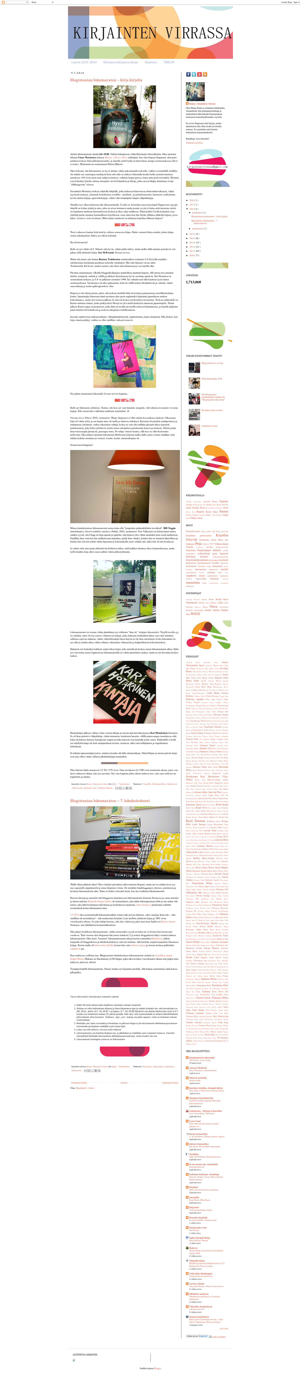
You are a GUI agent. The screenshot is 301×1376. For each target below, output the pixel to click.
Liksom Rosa (221, 839)
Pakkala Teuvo (222, 899)
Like (221, 602)
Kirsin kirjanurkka (198, 1133)
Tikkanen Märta (219, 997)
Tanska (195, 515)
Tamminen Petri (219, 985)
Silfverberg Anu (201, 960)
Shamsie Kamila (222, 954)
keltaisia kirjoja (138, 945)
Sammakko (199, 610)
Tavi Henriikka (215, 988)
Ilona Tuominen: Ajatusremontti (203, 1070)
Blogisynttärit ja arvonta (212, 362)
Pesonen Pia (192, 911)
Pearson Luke (206, 908)
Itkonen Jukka (213, 789)
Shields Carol (193, 957)
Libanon (219, 508)
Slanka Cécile (191, 966)
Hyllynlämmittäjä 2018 (212, 378)
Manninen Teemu (192, 855)
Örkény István (191, 1044)
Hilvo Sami (213, 767)
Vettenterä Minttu (210, 1022)
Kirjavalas (194, 1207)
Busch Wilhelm (219, 690)
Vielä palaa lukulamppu (200, 1273)
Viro (188, 518)
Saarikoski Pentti (220, 935)
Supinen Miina (209, 979)
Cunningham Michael (194, 705)
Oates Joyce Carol (194, 889)
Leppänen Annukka (208, 836)
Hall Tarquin (195, 751)
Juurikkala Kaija (192, 798)
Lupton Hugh (223, 849)
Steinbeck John (197, 973)
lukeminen (169, 1066)
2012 (191, 246)
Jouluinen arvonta (209, 425)
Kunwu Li (214, 817)
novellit (224, 569)
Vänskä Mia (224, 1028)
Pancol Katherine (205, 905)
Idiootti (202, 602)
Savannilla (194, 1197)
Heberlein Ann (204, 761)
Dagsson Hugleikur (210, 705)
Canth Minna (214, 692)
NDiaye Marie (223, 871)
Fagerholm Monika (213, 726)
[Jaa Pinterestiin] (130, 788)
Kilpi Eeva (202, 807)
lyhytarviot (215, 569)
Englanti (223, 501)
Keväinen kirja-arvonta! (212, 410)
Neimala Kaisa (208, 874)
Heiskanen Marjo (193, 764)
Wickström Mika (222, 1034)
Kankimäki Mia (201, 801)
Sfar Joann (212, 954)
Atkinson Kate (202, 674)
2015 (191, 233)
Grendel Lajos (222, 745)
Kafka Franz (223, 798)
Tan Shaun (190, 988)
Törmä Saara (223, 1010)
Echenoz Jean (207, 718)
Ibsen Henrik (203, 783)
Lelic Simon (195, 836)
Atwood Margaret (215, 674)
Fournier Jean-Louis (194, 736)
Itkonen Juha (201, 789)
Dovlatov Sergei (221, 714)
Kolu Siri (206, 811)
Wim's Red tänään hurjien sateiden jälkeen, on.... (204, 1125)
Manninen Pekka (222, 852)
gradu (216, 553)
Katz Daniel (224, 801)
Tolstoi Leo (204, 1001)
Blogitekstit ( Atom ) (85, 1087)
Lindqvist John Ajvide (208, 843)
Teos (188, 614)
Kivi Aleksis (196, 811)
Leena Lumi (195, 1121)
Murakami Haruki (199, 871)
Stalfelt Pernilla (204, 970)
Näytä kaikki (224, 1328)
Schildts (208, 610)
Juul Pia (224, 795)
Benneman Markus (194, 684)
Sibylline (190, 960)
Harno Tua (196, 754)
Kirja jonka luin (208, 531)
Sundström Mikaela (193, 979)
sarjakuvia (75, 948)
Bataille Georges (208, 681)
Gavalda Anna (198, 742)
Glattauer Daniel (208, 745)
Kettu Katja (222, 804)
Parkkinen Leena (193, 908)
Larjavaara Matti (197, 830)
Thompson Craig (193, 994)
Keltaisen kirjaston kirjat (120, 62)
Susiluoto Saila (222, 979)
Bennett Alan (208, 684)
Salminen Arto (222, 945)
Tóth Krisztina (212, 1010)
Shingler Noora (208, 957)
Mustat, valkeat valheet (116, 157)
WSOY (195, 613)
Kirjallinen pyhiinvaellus (201, 535)
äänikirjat (190, 586)
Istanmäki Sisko (218, 786)
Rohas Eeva (209, 929)
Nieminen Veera (203, 877)
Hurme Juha (201, 780)
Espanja (189, 504)
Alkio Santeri (198, 671)
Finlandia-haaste (193, 531)
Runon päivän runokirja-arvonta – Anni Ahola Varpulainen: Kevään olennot (206, 1320)
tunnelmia (194, 582)
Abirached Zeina (212, 662)
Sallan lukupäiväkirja (199, 1237)
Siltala (217, 610)
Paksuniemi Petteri (221, 902)
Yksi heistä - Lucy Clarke (200, 1060)
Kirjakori (193, 1187)
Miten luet (223, 539)
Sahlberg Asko (222, 939)
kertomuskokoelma (220, 556)
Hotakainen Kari (159, 784)
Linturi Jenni (219, 846)
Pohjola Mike (191, 914)
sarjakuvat (192, 575)
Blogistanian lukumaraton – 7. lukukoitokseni (110, 801)
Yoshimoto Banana (105, 788)
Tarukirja (193, 1154)
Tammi (224, 610)
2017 (191, 204)
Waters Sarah (216, 1031)
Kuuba (213, 508)
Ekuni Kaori (213, 721)
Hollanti (196, 504)
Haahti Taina (217, 748)
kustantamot (192, 566)
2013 (191, 242)
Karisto (214, 602)
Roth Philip (215, 932)
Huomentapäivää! (196, 1166)
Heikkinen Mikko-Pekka (219, 761)
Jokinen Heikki (202, 795)
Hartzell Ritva (206, 754)
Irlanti (209, 504)
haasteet (224, 553)
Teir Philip (196, 991)
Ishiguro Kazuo (196, 786)
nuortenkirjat (192, 572)
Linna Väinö (191, 846)
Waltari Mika (205, 1032)
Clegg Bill (147, 784)
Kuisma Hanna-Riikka (200, 817)
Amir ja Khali (208, 671)
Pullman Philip (198, 917)
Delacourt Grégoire (198, 708)
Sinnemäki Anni (211, 963)
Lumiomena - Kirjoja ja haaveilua (205, 1110)
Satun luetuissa (143, 904)
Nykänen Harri (215, 886)
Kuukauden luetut (208, 539)
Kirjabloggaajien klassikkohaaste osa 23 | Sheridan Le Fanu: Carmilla (207, 1264)
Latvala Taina (210, 830)
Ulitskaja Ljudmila (196, 1013)
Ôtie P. (225, 1041)
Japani (189, 507)
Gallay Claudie (217, 739)
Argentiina (198, 501)
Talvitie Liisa (217, 982)
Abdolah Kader (194, 662)
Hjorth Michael (198, 770)
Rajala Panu (215, 920)
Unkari (209, 515)
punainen (212, 572)
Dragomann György (194, 718)
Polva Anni (202, 914)
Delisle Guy (224, 708)
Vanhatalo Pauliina (205, 1016)
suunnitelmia (213, 575)
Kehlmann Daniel (194, 804)
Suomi (223, 511)
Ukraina (202, 515)
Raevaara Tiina (222, 917)
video (205, 583)
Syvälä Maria (191, 982)
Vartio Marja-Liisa (207, 1019)
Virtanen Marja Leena (207, 1025)
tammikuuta (197, 228)
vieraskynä (224, 583)
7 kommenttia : (125, 784)
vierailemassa (214, 583)
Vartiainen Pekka (193, 1019)
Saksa (216, 511)
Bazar (225, 599)
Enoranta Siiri (223, 721)
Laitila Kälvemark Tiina (217, 824)
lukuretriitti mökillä (103, 945)
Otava (214, 606)
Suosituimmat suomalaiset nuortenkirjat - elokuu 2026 (206, 1252)
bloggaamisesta (222, 547)
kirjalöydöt (223, 559)
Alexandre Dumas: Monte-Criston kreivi (206, 1286)
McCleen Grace (222, 858)
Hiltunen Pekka (200, 766)
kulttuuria (224, 563)
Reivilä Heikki (193, 926)
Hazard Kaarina (192, 761)
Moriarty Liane (90, 788)
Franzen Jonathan (221, 736)
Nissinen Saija (216, 877)
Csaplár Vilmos (222, 702)
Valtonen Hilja (192, 1016)
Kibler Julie (191, 808)
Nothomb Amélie (212, 880)
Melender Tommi (204, 861)
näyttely (203, 572)
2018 (191, 200)
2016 (191, 208)
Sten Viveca (223, 972)
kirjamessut (191, 562)
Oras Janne (191, 896)
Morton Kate (191, 867)
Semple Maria (191, 954)
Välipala (191, 546)
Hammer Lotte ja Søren (211, 751)
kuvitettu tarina (205, 566)
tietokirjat (216, 578)
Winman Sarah (192, 1038)
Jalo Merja (223, 789)
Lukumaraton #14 (196, 1309)
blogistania (147, 1066)
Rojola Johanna (222, 929)
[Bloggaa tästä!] (120, 788)
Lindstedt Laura (222, 843)
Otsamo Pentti (217, 896)
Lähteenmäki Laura (195, 851)
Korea (208, 508)
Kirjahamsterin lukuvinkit (202, 1057)
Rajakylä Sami (204, 920)
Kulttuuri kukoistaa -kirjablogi (204, 1174)
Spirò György (192, 969)
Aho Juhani (191, 668)
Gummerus (192, 602)
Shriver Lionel (222, 957)
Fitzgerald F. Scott (201, 730)
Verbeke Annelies (194, 1022)
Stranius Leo (192, 976)
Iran (204, 504)
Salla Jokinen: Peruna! (198, 1240)
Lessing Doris (222, 836)
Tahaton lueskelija (198, 1077)
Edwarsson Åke (218, 718)
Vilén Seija (223, 1022)
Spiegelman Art (222, 966)
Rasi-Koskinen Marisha (207, 923)
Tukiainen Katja (192, 1007)
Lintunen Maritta (205, 845)
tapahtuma (224, 575)
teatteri (191, 578)
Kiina (203, 507)
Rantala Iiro (191, 923)
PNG (198, 899)
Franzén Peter (193, 739)
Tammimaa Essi (204, 985)
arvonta (211, 546)
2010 (191, 255)
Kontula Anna (195, 814)
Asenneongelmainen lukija (200, 1210)
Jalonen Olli (190, 792)
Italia (219, 504)
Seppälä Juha (202, 954)
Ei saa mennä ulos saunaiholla (203, 1164)
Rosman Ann (204, 932)
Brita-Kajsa (194, 1230)
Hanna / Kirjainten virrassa (202, 103)
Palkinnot (190, 543)
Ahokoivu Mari (202, 668)
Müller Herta (212, 871)
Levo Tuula (190, 840)
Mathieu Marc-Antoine (204, 858)
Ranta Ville (224, 920)
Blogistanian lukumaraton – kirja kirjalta (106, 80)
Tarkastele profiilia (194, 142)
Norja (225, 507)
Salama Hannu (205, 942)
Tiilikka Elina (222, 994)
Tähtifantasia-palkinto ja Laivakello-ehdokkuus (204, 1297)
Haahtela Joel (206, 748)
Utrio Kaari (223, 1013)
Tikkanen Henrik (203, 997)
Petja (199, 543)
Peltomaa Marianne (220, 908)
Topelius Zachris (208, 1004)
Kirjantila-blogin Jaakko (99, 901)
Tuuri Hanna (199, 1009)
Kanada (196, 507)
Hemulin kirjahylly (198, 1217)
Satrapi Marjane (212, 948)
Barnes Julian (193, 680)
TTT (212, 543)
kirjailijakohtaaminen (197, 560)
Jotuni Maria (215, 795)
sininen (203, 575)
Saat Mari (189, 939)
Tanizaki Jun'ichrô (202, 988)
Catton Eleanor (212, 696)
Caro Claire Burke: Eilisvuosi (201, 1113)
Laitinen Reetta (192, 827)
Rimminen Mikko (194, 929)
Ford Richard (223, 733)
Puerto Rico (191, 512)
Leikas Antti (191, 833)
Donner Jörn (223, 711)
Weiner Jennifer (199, 1034)
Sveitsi (189, 515)
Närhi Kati (224, 886)
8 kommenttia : (125, 1066)
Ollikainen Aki (194, 892)
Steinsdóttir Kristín (210, 973)
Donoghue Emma (192, 715)
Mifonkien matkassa (199, 1293)
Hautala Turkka (210, 757)
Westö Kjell (210, 1034)
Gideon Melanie (212, 742)
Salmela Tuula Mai (193, 945)
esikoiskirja (205, 553)
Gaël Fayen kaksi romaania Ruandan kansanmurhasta (204, 1102)
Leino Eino (216, 833)
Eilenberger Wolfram (200, 720)
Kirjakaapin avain (198, 1227)
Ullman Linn (212, 1013)
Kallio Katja (190, 801)
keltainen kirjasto (199, 556)
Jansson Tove (215, 792)
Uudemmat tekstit (79, 1082)
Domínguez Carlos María (207, 711)
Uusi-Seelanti (217, 515)
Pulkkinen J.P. (213, 914)
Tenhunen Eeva (210, 991)
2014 (191, 238)
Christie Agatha (195, 699)
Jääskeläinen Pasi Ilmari (208, 798)
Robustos (190, 610)
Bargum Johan (221, 677)
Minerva (199, 607)
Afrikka (189, 501)
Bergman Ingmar (221, 684)
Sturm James (204, 976)
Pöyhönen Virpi (210, 917)
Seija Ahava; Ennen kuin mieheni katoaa (206, 1090)
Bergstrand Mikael (193, 687)
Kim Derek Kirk (215, 808)
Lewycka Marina (201, 840)
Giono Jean (223, 742)
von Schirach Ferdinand (214, 1040)
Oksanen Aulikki (209, 889)
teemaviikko (203, 578)
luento (226, 566)
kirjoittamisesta (204, 562)
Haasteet (151, 62)
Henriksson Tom (219, 764)
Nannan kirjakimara (199, 1316)
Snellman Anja (201, 966)
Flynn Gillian (197, 732)
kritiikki (216, 562)
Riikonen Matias (221, 926)
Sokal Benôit (212, 966)
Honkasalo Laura (220, 773)
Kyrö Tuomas (196, 820)
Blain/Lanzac (218, 687)
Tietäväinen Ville (208, 994)
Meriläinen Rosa (208, 864)
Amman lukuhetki (198, 1067)
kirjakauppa (214, 560)
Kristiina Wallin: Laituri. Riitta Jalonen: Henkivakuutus (206, 1178)
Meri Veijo (197, 864)
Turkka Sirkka (217, 1007)
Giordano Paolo (193, 745)
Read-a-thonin (168, 921)
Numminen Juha (192, 886)
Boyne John (198, 690)
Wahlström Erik (192, 1032)
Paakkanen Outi (208, 899)
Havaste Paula (222, 757)
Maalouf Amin (210, 852)
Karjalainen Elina (213, 801)
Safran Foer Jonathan (209, 939)
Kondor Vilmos (217, 811)
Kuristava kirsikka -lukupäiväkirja (206, 1088)
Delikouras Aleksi (213, 708)
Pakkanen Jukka (193, 902)
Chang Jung (223, 696)
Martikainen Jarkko (206, 855)
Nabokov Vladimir (193, 874)
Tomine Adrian (215, 1001)
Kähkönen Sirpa (214, 821)
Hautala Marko (197, 757)
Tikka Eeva (190, 998)
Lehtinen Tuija (222, 830)
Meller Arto (217, 861)
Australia (207, 501)
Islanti (214, 504)
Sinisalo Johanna (197, 963)
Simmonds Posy (215, 960)
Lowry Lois (196, 849)
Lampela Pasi (203, 827)
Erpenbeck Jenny (193, 724)
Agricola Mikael (212, 665)
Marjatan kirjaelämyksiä (201, 1098)
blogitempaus (158, 1066)
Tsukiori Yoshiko (221, 1004)
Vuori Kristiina (204, 1028)
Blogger (157, 1368)
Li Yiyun (211, 840)
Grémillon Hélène (193, 748)
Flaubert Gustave (215, 730)
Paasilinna (224, 607)
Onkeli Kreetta (222, 892)
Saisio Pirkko (193, 942)
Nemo (206, 607)
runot (221, 572)
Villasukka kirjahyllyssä (200, 1306)
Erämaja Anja (205, 724)
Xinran (201, 1038)
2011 (191, 250)
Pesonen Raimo (204, 911)
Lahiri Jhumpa (199, 824)
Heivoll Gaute (206, 764)
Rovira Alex (223, 932)
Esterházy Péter (217, 724)
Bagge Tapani (208, 677)
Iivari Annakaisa (216, 783)
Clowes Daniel (194, 702)
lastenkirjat (218, 566)
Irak (201, 504)
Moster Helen (202, 867)
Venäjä (225, 514)
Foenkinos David (211, 733)
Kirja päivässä (222, 531)
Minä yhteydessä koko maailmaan (203, 1189)
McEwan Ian (77, 788)
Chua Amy (211, 699)
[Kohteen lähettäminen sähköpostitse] (116, 788)
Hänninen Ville (192, 783)
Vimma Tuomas (192, 1025)
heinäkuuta (197, 212)
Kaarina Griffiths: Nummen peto (203, 1220)
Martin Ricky (219, 855)
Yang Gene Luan (210, 1038)
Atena (212, 599)
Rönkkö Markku (205, 935)
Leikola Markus (204, 833)
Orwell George (203, 895)
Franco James (209, 736)
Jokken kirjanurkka (199, 1144)
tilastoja (225, 579)
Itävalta (225, 504)
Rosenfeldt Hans (192, 932)
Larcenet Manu (216, 827)
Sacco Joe (197, 939)
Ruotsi (209, 511)
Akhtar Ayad (214, 668)
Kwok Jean (223, 817)
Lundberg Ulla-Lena (209, 849)
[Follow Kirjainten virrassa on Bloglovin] (197, 1336)
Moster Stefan (214, 867)
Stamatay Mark (216, 970)
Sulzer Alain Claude (219, 976)
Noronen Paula (199, 880)
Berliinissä (157, 938)
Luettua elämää (196, 1283)
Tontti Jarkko (196, 1004)
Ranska (201, 511)
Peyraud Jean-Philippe (219, 911)
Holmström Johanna (203, 773)
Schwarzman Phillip (220, 951)
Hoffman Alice (210, 770)
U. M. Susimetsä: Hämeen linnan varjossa (206, 1136)
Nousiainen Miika (203, 883)
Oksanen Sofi (222, 889)
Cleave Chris (222, 699)
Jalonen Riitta (201, 792)
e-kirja (225, 550)
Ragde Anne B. (192, 920)
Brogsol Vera (208, 690)
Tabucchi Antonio (204, 982)
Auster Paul (196, 677)
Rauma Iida (223, 923)
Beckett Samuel (222, 681)
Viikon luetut (221, 544)
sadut (226, 572)
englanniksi (192, 553)
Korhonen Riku (207, 814)
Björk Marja (207, 686)
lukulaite (190, 569)
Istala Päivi (207, 786)
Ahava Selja (223, 665)
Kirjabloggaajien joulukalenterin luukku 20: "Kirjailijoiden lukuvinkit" (213, 397)
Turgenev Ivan (205, 1007)
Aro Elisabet (218, 671)
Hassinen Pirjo (218, 754)
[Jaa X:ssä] (123, 788)
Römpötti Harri (192, 935)
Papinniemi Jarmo (220, 904)
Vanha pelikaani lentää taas (201, 1276)
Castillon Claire (200, 696)
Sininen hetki (195, 1080)
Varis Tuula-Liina (220, 1016)
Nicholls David (221, 873)
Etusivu (124, 1082)
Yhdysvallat (196, 518)
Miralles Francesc (221, 864)
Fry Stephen (205, 739)
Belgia (215, 501)
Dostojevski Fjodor (206, 715)
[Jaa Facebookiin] (127, 788)
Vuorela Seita (193, 1028)
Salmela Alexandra (219, 941)
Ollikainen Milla (209, 893)
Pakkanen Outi (207, 902)
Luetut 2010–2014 (84, 62)
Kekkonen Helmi (209, 804)
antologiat (201, 547)
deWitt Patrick (198, 1041)
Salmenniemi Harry (208, 945)
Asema (205, 599)
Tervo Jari (223, 991)
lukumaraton (172, 784)
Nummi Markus (221, 883)
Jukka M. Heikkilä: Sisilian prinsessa (205, 1156)
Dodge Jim (191, 711)
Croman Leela (209, 702)
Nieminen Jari (191, 877)
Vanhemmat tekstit (170, 1082)
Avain (219, 599)
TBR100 (169, 62)
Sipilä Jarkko (223, 963)
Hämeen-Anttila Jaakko (217, 779)
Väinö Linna (215, 1028)
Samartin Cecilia (195, 948)
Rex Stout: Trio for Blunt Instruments (205, 1146)
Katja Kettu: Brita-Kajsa (199, 1199)
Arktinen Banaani (193, 599)
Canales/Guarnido (199, 693)
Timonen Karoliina (193, 1001)
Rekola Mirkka (207, 926)
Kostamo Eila (218, 814)
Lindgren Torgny (192, 843)
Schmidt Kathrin (206, 951)
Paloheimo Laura (192, 905)
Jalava (208, 603)
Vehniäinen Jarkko (221, 1019)
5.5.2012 (75, 914)
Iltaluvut (193, 1248)
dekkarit (218, 550)
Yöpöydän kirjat (197, 1260)
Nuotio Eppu (203, 886)
